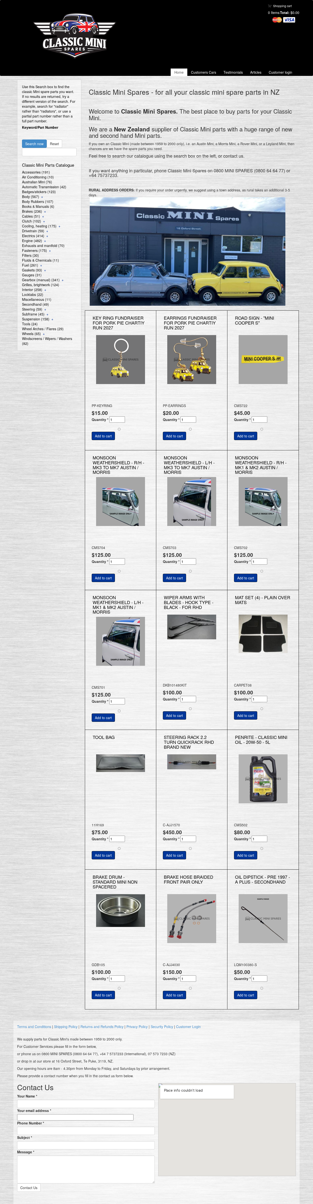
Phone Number (30, 1123)
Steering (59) (32, 309)
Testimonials (233, 72)
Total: (285, 12)
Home (179, 72)
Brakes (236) (32, 211)
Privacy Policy (137, 1026)
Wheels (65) (31, 333)
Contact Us (28, 1187)
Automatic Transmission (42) (44, 186)
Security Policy (162, 1026)
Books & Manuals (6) (38, 206)
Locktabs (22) (32, 294)
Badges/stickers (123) (39, 191)
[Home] (76, 36)
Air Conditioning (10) (38, 177)
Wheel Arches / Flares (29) (43, 328)
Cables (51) (31, 216)
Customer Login (188, 1026)
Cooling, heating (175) (39, 225)
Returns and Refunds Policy (101, 1026)
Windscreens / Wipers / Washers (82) (47, 341)
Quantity (100, 419)
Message (25, 1151)
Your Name (27, 1096)
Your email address (34, 1110)
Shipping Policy (66, 1026)
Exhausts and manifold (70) (43, 245)
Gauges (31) (32, 274)
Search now (34, 143)
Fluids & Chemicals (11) (40, 260)
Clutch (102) (31, 221)
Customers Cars (203, 72)
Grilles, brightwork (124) (40, 284)
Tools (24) (30, 323)
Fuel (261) (30, 265)
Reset (54, 143)
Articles (255, 72)
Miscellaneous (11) (36, 299)
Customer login (280, 72)
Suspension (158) (35, 318)
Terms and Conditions (34, 1026)
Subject (24, 1137)
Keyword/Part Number (40, 127)
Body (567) (30, 196)
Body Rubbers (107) (37, 201)
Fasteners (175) (34, 250)
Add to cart (103, 435)
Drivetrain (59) (33, 230)
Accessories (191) (36, 172)
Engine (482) (32, 240)
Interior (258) (32, 289)
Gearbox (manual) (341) (41, 279)
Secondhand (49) (35, 304)
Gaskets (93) (32, 270)
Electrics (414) (33, 235)
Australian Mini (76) (37, 181)
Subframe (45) (33, 314)
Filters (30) (30, 255)
